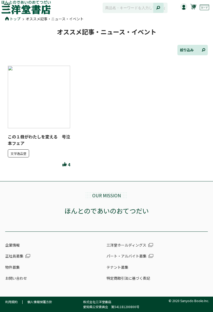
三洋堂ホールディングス (126, 245)
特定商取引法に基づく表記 (128, 278)
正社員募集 (14, 256)
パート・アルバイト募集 (126, 256)
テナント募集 (117, 267)
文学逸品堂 (18, 153)
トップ (15, 18)
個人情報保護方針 (39, 301)
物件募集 (12, 267)
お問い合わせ (16, 278)
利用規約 (11, 301)
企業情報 (12, 245)
